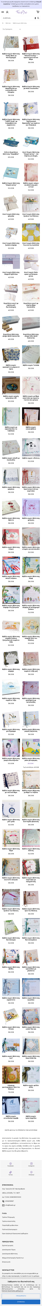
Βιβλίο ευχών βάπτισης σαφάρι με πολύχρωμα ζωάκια (31, 607)
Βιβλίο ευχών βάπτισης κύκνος (31, 850)
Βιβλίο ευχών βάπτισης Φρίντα (11, 519)
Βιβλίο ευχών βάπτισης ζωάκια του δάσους (11, 910)
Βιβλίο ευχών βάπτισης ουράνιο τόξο (11, 699)
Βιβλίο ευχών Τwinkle (31, 365)
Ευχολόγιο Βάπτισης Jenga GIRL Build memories (31, 336)
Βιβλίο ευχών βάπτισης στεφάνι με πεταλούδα (31, 548)
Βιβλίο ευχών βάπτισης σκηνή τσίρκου (11, 577)
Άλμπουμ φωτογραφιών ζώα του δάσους (11, 1087)
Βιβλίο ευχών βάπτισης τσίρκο (11, 548)
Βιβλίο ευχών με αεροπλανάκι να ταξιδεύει (11, 429)
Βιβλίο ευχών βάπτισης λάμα (11, 850)
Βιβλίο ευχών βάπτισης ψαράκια (11, 488)
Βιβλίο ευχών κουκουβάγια (31, 428)
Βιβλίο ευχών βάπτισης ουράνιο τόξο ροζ (31, 670)
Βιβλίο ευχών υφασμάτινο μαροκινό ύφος (11, 367)
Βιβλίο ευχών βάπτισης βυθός (11, 968)
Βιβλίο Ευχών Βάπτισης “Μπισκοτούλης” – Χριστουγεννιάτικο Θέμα (31, 56)
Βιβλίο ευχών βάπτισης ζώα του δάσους (31, 910)
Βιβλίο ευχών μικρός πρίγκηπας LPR (11, 397)
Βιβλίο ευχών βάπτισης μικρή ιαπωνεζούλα (11, 759)
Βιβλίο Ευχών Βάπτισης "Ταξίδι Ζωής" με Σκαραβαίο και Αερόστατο (11, 122)
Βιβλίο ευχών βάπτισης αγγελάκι (31, 999)
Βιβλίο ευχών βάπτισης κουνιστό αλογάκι (11, 879)
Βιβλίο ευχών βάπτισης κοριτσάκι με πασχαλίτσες (31, 879)
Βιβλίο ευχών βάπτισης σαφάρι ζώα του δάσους (31, 638)
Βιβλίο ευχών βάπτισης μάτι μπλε (11, 820)
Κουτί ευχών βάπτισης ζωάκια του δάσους (31, 215)
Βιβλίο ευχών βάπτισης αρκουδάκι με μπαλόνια (31, 969)
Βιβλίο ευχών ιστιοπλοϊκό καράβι (11, 1117)
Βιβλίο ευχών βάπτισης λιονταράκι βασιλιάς (31, 820)
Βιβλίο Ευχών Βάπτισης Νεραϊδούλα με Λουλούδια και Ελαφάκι (11, 89)
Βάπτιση (8, 23)
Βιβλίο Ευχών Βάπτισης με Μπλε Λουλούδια (31, 87)
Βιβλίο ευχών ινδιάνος (31, 458)
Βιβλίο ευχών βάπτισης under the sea (31, 1028)
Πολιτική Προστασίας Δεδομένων (12, 1291)
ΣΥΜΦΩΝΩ (21, 1302)
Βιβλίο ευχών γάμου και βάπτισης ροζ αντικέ (31, 185)
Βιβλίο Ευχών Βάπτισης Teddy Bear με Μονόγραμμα (11, 55)
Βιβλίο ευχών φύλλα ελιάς (31, 1086)
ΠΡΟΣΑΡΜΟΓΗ (21, 1296)
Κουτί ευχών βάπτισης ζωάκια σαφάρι (11, 244)
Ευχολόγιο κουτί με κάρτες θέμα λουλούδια (31, 305)
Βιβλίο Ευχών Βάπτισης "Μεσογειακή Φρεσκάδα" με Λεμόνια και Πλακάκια (31, 122)
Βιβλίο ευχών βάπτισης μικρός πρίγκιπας (31, 730)
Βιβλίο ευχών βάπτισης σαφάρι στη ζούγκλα (11, 606)
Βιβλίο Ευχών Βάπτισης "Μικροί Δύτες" (11, 184)
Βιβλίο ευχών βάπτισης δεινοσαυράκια (31, 939)
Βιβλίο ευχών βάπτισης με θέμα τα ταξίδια (31, 791)
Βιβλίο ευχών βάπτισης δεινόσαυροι (11, 939)
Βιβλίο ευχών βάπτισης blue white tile (31, 1057)
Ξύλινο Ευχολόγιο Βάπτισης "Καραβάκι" (11, 153)
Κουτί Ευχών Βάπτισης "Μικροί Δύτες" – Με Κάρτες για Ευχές (31, 154)
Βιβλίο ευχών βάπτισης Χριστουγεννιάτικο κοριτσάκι (31, 489)
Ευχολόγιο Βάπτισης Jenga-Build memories (11, 335)
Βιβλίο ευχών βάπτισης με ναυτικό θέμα (11, 791)
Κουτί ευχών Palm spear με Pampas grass (31, 274)
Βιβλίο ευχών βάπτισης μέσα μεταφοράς (31, 759)
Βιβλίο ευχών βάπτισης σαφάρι (11, 670)
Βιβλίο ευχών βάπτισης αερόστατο (11, 999)
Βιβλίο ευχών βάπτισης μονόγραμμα (11, 730)
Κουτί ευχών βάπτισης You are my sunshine (31, 244)
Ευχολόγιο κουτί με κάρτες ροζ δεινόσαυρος (11, 305)
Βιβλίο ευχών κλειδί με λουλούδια (11, 459)
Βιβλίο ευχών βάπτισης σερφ (31, 577)
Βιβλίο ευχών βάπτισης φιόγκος (31, 519)
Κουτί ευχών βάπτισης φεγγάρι (11, 215)
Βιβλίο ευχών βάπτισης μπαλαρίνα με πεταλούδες (31, 700)
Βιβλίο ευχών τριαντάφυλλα (30, 1117)
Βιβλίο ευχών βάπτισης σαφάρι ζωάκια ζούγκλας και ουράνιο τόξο (11, 639)
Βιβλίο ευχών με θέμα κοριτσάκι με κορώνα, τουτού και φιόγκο (31, 398)
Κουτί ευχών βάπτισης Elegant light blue (11, 273)
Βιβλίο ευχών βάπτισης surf (11, 1057)
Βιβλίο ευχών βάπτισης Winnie (11, 1028)
